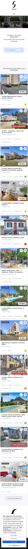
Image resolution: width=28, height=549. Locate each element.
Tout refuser (14, 538)
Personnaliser (13, 535)
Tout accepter (14, 542)
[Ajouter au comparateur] (25, 76)
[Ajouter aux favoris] (21, 76)
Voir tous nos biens (13, 498)
